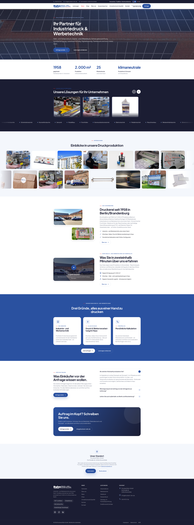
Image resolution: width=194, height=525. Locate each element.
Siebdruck (103, 494)
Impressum (126, 522)
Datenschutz (133, 522)
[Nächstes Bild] (139, 92)
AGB (139, 522)
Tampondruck (104, 497)
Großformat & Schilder (106, 504)
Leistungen (76, 6)
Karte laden (90, 471)
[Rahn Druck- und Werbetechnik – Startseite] (62, 6)
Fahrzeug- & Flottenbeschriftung (105, 500)
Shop (87, 6)
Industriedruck (104, 488)
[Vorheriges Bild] (134, 92)
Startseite (84, 488)
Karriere (83, 502)
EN (139, 1)
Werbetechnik (104, 491)
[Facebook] (59, 512)
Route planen (103, 471)
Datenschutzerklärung (106, 466)
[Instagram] (55, 512)
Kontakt (127, 6)
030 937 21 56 (58, 1)
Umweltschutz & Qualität (116, 6)
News (82, 6)
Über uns (93, 6)
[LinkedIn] (63, 512)
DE (135, 1)
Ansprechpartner (103, 6)
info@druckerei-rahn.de (71, 1)
